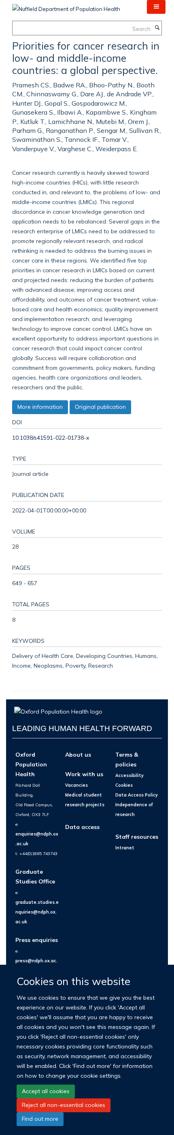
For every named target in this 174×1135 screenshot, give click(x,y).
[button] (156, 7)
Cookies (124, 785)
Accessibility (129, 775)
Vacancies (76, 785)
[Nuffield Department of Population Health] (66, 6)
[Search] (157, 28)
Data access (82, 826)
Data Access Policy (136, 795)
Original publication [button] (100, 406)
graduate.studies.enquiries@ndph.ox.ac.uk (37, 911)
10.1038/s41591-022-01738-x (50, 437)
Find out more (40, 1118)
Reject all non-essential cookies (63, 1105)
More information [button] (40, 406)
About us (78, 754)
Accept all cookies (46, 1091)
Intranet (124, 848)
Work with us (84, 773)
